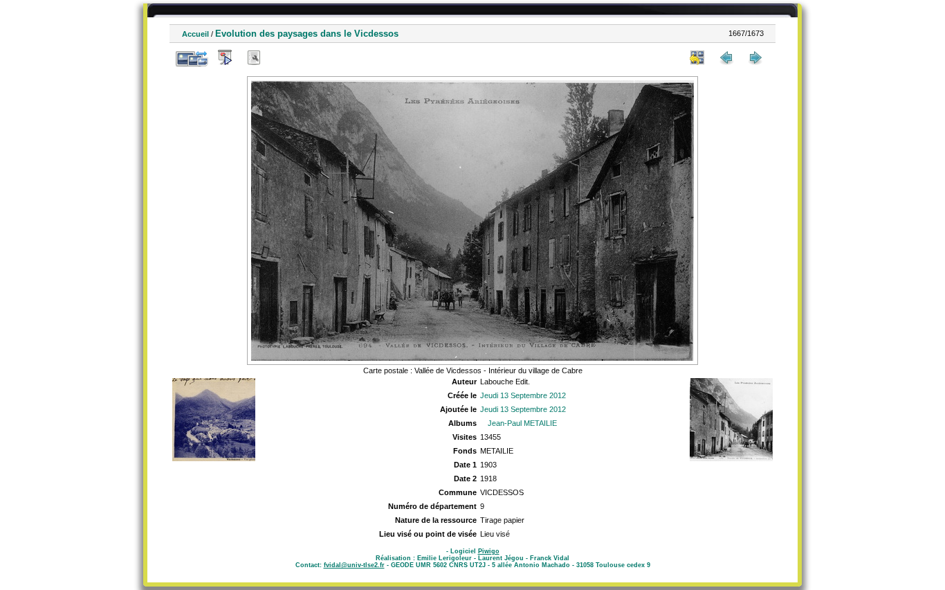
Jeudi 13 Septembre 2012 (523, 395)
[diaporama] (224, 57)
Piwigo (488, 551)
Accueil (195, 34)
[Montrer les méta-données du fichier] (253, 57)
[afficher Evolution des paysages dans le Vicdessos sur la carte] (282, 57)
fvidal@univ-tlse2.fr (354, 565)
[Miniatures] (697, 57)
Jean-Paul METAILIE (522, 423)
